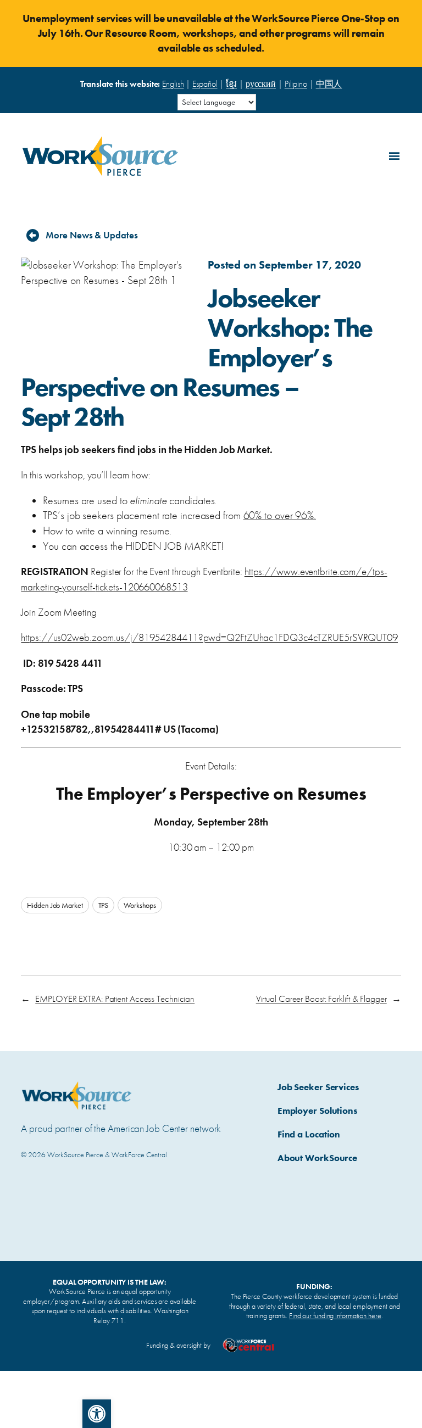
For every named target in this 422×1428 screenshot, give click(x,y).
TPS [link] (103, 905)
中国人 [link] (329, 84)
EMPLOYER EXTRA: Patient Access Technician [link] (115, 998)
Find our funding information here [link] (335, 1315)
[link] (96, 1413)
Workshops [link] (140, 905)
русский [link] (261, 84)
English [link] (173, 84)
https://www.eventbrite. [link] (292, 571)
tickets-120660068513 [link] (142, 587)
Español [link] (204, 84)
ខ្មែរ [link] (231, 84)
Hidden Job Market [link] (54, 905)
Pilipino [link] (296, 84)
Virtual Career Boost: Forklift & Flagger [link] (321, 998)
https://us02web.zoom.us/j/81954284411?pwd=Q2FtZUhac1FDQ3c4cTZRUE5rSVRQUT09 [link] (209, 637)
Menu (392, 154)
